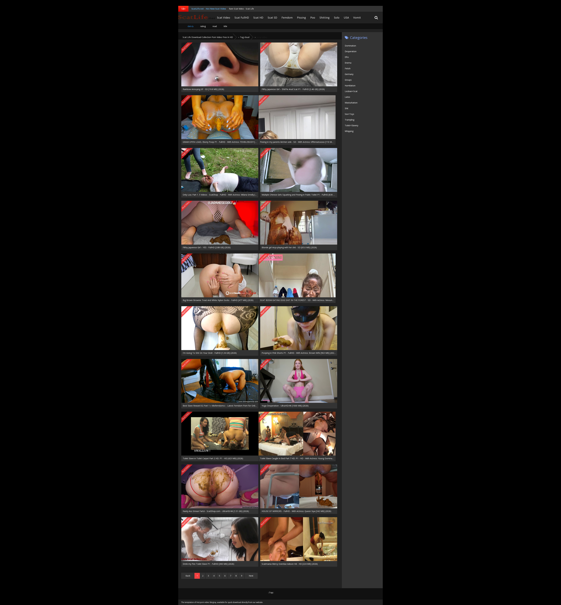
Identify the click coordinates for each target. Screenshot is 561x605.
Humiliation (350, 85)
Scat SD (272, 17)
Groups (348, 79)
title (225, 26)
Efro (347, 57)
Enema (348, 62)
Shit (346, 108)
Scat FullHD (241, 17)
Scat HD (258, 17)
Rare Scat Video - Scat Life (241, 8)
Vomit (357, 17)
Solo (336, 17)
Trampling (349, 119)
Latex (347, 97)
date (190, 26)
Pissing (301, 17)
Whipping (349, 131)
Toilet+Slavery (351, 125)
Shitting (325, 17)
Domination (350, 45)
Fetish (347, 68)
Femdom (287, 17)
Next (251, 575)
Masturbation (351, 102)
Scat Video (223, 17)
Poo (312, 17)
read (215, 26)
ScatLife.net (196, 17)
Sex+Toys (349, 114)
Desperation (350, 51)
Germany (349, 74)
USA (346, 17)
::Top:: (271, 592)
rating (203, 26)
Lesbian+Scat (351, 91)
